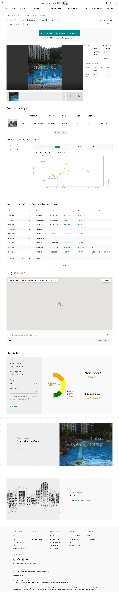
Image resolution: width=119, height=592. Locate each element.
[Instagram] (14, 559)
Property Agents (55, 542)
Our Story (53, 536)
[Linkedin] (22, 559)
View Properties (75, 500)
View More (60, 132)
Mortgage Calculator (75, 545)
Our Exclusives (17, 542)
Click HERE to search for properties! (60, 38)
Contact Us (91, 539)
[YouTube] (27, 559)
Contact (106, 123)
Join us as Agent (37, 539)
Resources (73, 531)
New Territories (16, 15)
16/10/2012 (11, 247)
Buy (14, 536)
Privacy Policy (17, 580)
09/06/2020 (11, 234)
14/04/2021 (11, 220)
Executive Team (55, 539)
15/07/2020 (11, 229)
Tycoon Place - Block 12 (37, 123)
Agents (35, 531)
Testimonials (54, 545)
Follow (21, 450)
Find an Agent (36, 536)
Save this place (102, 340)
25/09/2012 (11, 252)
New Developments (19, 548)
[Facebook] (18, 559)
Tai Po (25, 15)
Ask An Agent (73, 539)
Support (90, 531)
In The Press (54, 548)
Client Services (19, 531)
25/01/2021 (11, 224)
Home (8, 15)
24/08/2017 (11, 238)
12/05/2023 (11, 215)
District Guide (85, 500)
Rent (14, 539)
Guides (71, 542)
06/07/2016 (11, 243)
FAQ (88, 536)
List (14, 545)
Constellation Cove (34, 15)
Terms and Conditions (28, 580)
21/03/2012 (11, 258)
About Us (54, 531)
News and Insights (74, 536)
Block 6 (43, 15)
